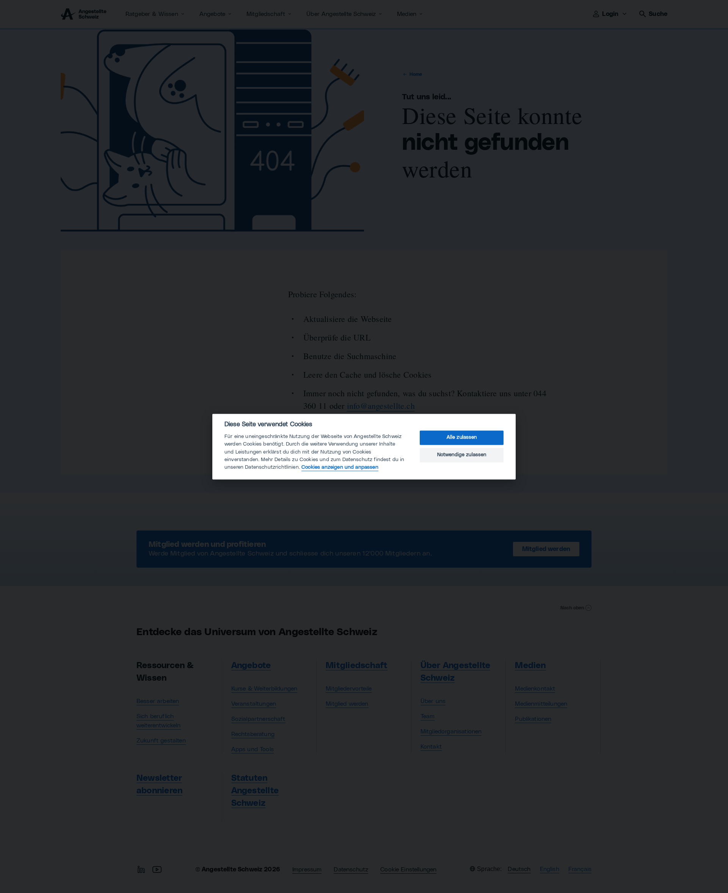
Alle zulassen (462, 437)
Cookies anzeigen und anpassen (339, 467)
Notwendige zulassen (461, 455)
